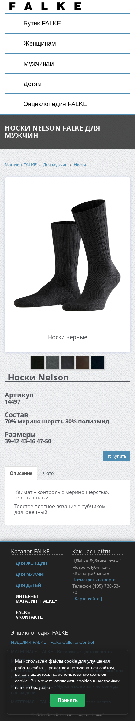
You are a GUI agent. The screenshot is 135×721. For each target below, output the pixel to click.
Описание (21, 473)
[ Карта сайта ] (87, 598)
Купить (118, 456)
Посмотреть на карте (94, 579)
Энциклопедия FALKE (55, 103)
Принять (68, 700)
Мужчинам (39, 63)
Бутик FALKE (42, 23)
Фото (48, 473)
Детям (33, 83)
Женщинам (40, 43)
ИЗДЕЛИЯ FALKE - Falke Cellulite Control (52, 642)
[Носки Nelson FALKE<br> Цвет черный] (67, 250)
